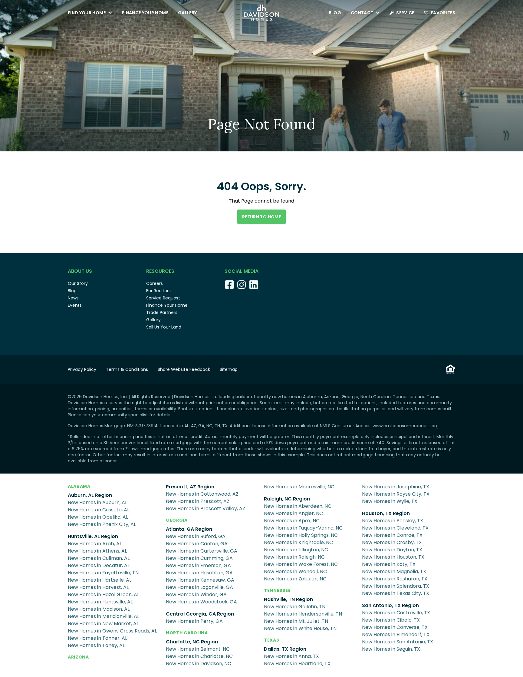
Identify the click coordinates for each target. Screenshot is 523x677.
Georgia (177, 520)
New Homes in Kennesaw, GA (200, 579)
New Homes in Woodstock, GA (201, 601)
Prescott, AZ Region (190, 486)
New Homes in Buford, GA (195, 536)
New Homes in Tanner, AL (97, 638)
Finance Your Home (145, 13)
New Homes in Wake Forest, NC (301, 564)
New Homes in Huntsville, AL (100, 601)
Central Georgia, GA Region (200, 613)
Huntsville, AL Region (93, 536)
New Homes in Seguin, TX (391, 649)
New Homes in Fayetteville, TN (103, 572)
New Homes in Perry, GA (194, 621)
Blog (335, 13)
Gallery (187, 13)
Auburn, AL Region (90, 495)
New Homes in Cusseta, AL (98, 509)
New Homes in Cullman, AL (99, 558)
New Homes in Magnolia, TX (394, 571)
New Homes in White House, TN (300, 628)
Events (75, 305)
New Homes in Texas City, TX (395, 593)
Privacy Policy (82, 369)
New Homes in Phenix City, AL (102, 524)
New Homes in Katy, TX (389, 564)
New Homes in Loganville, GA (199, 587)
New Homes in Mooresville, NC (299, 486)
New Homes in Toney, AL (96, 645)
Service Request (163, 298)
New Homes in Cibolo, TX (391, 619)
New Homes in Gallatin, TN (294, 606)
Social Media (241, 271)
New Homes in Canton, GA (197, 543)
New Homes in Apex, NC (292, 520)
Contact (362, 13)
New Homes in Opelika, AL (98, 517)
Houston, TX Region (386, 513)
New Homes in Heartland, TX (297, 663)
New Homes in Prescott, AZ (197, 501)
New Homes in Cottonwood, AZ (202, 493)
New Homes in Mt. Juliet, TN (296, 621)
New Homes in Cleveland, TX (395, 527)
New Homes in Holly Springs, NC (301, 535)
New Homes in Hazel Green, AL (103, 594)
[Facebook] (229, 284)
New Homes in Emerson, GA (198, 565)
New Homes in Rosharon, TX (394, 578)
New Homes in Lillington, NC (296, 549)
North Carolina (187, 633)
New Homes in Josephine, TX (395, 486)
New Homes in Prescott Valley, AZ (205, 508)
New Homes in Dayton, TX (392, 549)
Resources (160, 271)
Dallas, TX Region (285, 649)
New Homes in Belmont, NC (198, 649)
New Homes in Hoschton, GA (199, 572)
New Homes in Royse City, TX (395, 493)
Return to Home (261, 217)
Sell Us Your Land (163, 327)
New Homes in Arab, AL (95, 543)
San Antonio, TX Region (390, 605)
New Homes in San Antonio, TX (397, 641)
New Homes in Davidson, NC (198, 663)
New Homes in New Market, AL (103, 623)
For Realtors (158, 291)
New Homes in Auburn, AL (97, 502)
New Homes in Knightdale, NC (298, 542)
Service (405, 13)
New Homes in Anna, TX (291, 656)
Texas (271, 640)
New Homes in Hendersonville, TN (303, 613)
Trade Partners (161, 312)
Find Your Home (87, 13)
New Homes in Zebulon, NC (295, 578)
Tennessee (277, 590)
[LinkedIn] (253, 284)
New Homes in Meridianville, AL (103, 616)
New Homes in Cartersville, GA (201, 550)
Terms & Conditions (127, 369)
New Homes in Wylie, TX (389, 501)
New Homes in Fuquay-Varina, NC (303, 527)
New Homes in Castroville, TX (396, 612)
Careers (154, 283)
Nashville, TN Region (288, 599)
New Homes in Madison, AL (99, 609)
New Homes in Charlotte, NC (199, 656)
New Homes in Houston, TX (393, 556)
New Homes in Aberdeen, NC (297, 506)
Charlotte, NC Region (192, 641)
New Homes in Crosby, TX (392, 542)
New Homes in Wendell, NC (295, 571)
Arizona (78, 657)
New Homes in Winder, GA (196, 594)
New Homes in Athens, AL (97, 550)
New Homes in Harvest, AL (98, 587)
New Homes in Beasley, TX (392, 520)
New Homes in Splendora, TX (395, 586)
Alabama (79, 486)
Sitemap (229, 369)
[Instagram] (241, 284)
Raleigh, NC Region (287, 498)
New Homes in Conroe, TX (392, 535)
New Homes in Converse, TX (395, 627)
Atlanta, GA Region (189, 529)
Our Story (78, 283)
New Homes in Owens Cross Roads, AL (112, 630)
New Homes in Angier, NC (293, 513)
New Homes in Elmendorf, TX (395, 634)
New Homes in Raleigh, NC (294, 556)
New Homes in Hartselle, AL (99, 579)
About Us (80, 271)
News (73, 298)
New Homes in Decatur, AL (99, 565)
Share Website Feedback (184, 369)
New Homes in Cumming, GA (199, 558)
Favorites (443, 13)
